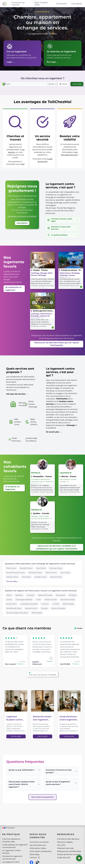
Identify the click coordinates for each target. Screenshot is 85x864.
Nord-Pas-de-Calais (14, 608)
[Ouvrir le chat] (79, 858)
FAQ (22, 164)
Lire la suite (16, 736)
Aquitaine (19, 595)
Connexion (61, 3)
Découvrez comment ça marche (21, 216)
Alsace (9, 595)
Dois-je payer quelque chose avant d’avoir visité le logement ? (24, 784)
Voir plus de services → (17, 394)
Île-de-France (11, 604)
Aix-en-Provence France (16, 573)
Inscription (76, 3)
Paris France (11, 568)
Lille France (26, 577)
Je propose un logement (12, 488)
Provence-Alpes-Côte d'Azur (17, 613)
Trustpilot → (21, 664)
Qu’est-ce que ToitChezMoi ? (24, 770)
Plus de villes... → (13, 581)
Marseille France (26, 568)
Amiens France (12, 577)
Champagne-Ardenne (24, 600)
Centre (9, 600)
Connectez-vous (13, 385)
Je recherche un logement (13, 288)
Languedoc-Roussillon (29, 604)
